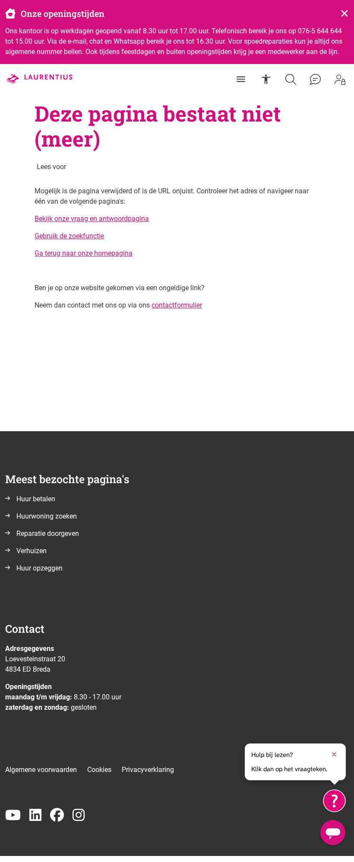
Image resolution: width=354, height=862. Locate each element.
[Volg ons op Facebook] (57, 815)
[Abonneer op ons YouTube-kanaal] (13, 815)
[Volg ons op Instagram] (79, 815)
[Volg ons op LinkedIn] (35, 815)
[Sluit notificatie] (334, 754)
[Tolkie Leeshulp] (334, 800)
